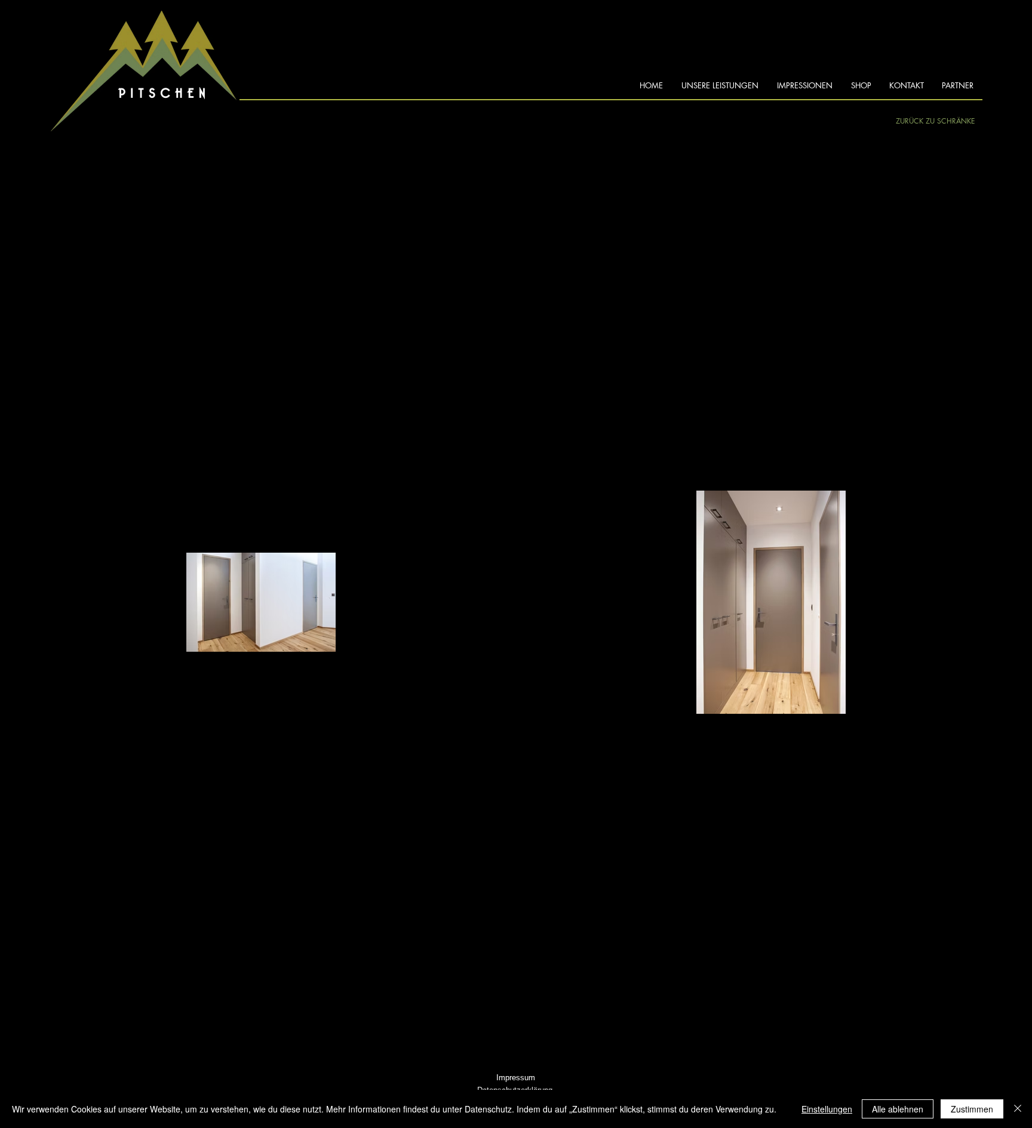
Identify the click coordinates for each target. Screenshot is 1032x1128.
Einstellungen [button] (826, 1109)
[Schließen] (1017, 1108)
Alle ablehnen (897, 1109)
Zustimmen (972, 1109)
